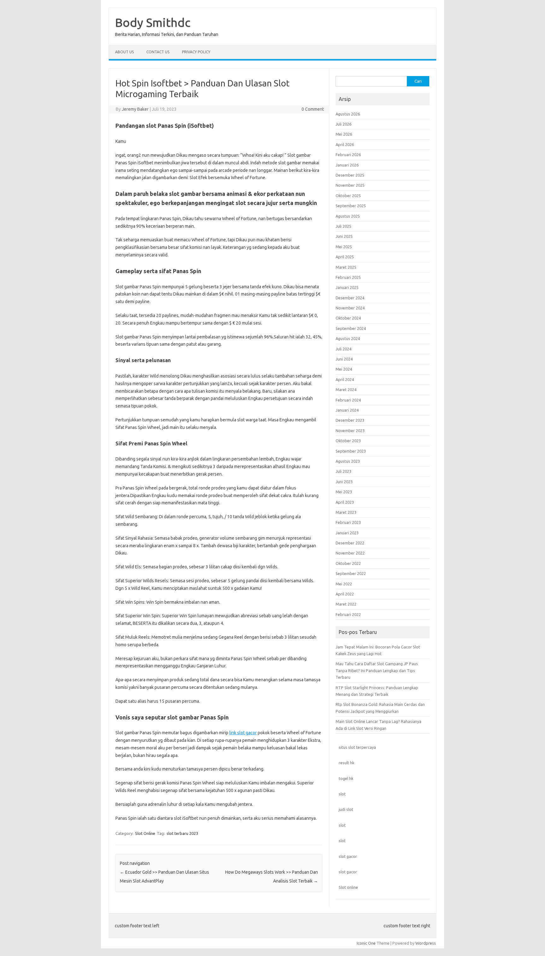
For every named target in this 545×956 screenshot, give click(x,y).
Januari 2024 (347, 410)
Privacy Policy (196, 52)
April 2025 (345, 257)
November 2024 (350, 308)
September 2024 (351, 328)
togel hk (346, 778)
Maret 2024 (346, 389)
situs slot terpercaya (357, 747)
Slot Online (145, 833)
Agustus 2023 (348, 461)
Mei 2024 (344, 369)
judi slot (346, 809)
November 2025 (350, 185)
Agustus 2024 (348, 338)
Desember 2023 (350, 420)
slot (342, 794)
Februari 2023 (348, 522)
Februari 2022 (348, 614)
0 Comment (313, 109)
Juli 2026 (343, 124)
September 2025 (351, 205)
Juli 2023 (343, 471)
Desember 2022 (350, 543)
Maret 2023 (346, 512)
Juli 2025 (343, 226)
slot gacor (348, 856)
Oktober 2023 (348, 440)
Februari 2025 (348, 277)
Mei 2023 (344, 492)
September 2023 (351, 451)
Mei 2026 (344, 134)
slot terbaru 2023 (182, 833)
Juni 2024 (344, 359)
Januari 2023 (347, 533)
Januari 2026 (347, 165)
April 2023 (345, 502)
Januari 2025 (347, 287)
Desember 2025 (350, 175)
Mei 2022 (344, 584)
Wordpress (425, 943)
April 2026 (345, 144)
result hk (346, 762)
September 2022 (351, 573)
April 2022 (345, 594)
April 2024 (345, 379)
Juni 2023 (344, 481)
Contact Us (157, 52)
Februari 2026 (348, 154)
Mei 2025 (344, 246)
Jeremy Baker (135, 109)
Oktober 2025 (348, 195)
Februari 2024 (348, 400)
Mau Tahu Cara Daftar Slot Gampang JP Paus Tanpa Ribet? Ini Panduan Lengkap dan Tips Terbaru (377, 670)
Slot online (348, 887)
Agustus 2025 (348, 216)
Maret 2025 (346, 267)
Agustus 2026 (348, 114)
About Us (124, 52)
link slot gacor (243, 732)
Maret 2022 (346, 604)
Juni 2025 (344, 236)
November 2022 (350, 553)
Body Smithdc (152, 22)
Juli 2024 (343, 349)
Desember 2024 (350, 298)
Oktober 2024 (348, 318)
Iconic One (366, 943)
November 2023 (350, 430)
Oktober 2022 (348, 563)
